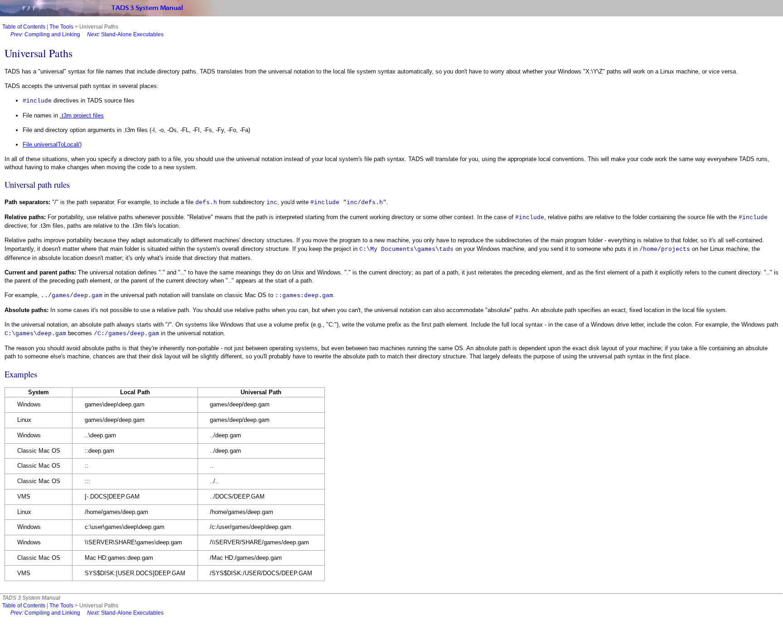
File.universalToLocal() (52, 144)
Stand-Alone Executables (125, 34)
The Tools (61, 27)
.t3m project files (82, 115)
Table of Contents (23, 27)
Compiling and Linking (45, 34)
